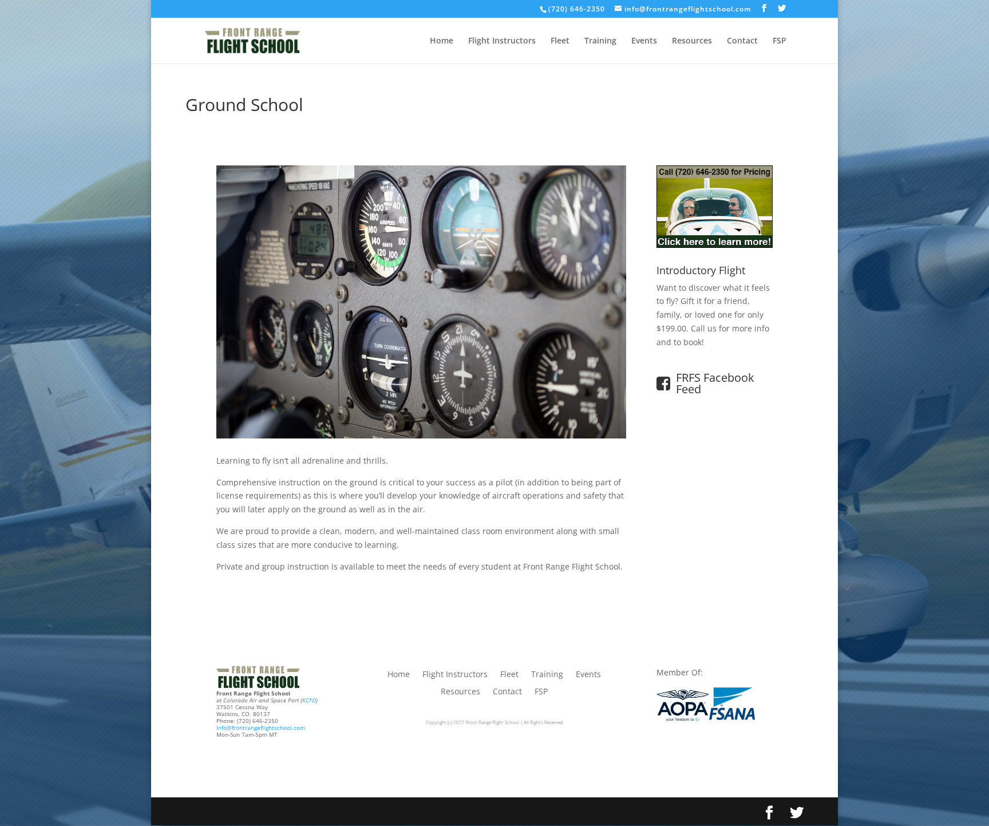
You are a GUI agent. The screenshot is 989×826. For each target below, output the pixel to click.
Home (441, 41)
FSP (779, 41)
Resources (692, 41)
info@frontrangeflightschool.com (260, 728)
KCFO (309, 700)
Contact (742, 41)
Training (600, 41)
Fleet (560, 41)
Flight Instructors (502, 41)
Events (644, 41)
